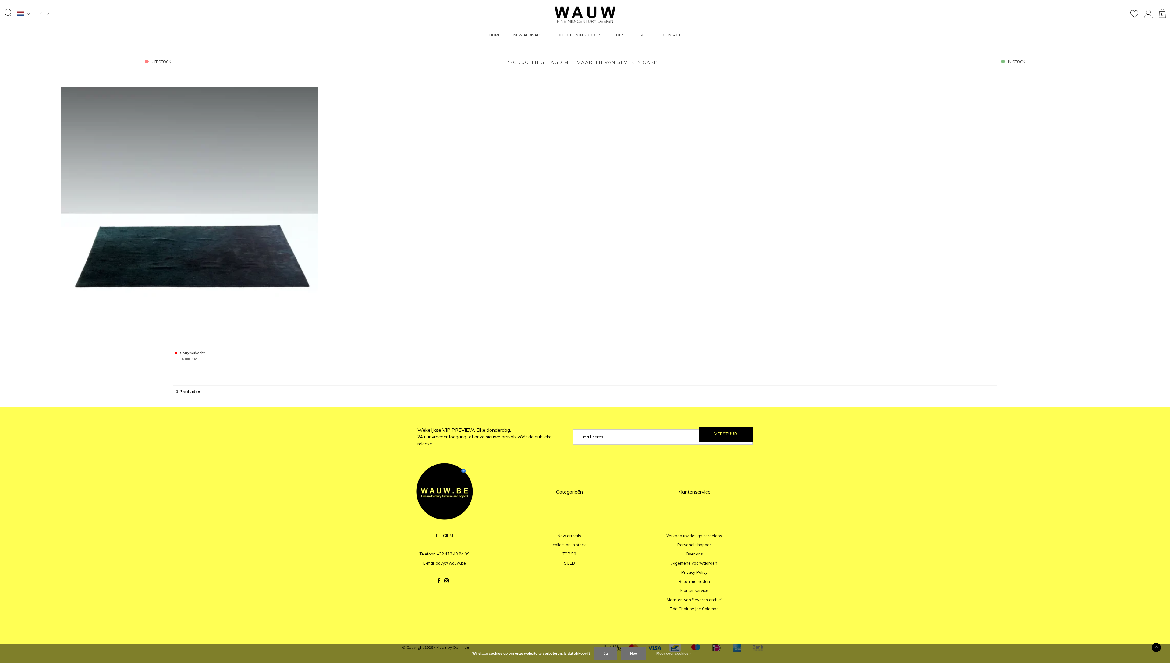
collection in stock (575, 35)
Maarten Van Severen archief (694, 599)
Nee (633, 653)
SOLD (645, 35)
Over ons (694, 553)
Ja (606, 653)
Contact (672, 35)
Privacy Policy (694, 572)
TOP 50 (620, 35)
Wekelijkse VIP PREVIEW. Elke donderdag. (484, 437)
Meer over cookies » (674, 653)
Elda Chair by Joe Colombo (694, 608)
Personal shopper (694, 544)
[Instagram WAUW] (446, 581)
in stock (1016, 61)
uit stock (161, 61)
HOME (494, 35)
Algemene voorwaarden (694, 563)
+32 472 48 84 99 (453, 553)
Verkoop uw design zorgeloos (694, 535)
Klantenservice (694, 590)
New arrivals (527, 35)
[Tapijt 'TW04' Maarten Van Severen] (190, 214)
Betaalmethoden (694, 581)
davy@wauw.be (451, 563)
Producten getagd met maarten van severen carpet (585, 62)
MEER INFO (189, 359)
